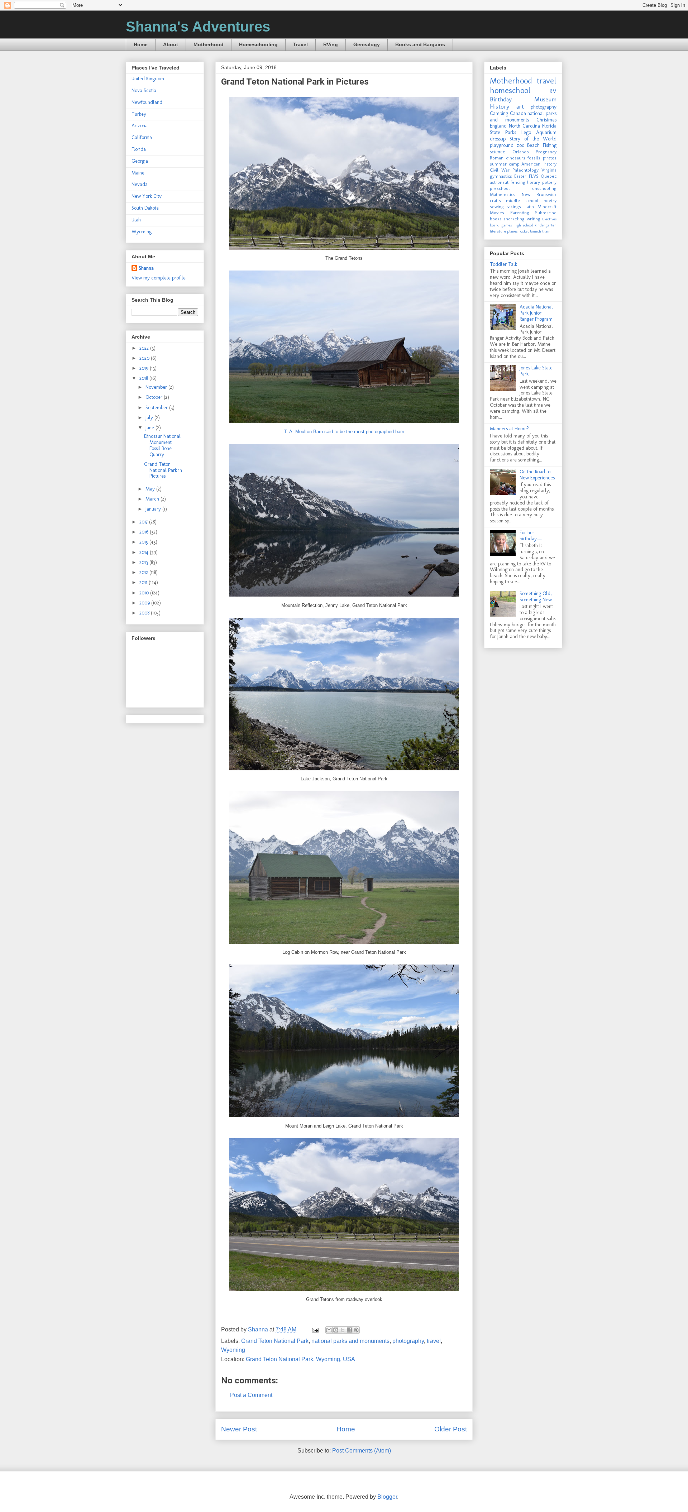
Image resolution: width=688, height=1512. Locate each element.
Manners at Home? (509, 429)
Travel (300, 44)
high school (523, 225)
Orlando (520, 151)
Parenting (519, 212)
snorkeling (514, 218)
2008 (145, 613)
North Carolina (524, 126)
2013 (144, 562)
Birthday (501, 99)
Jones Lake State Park (536, 371)
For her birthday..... (531, 536)
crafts (495, 200)
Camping (499, 113)
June (150, 428)
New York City (147, 196)
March (153, 499)
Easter (520, 176)
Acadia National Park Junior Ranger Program (536, 313)
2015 (144, 542)
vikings (514, 206)
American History (538, 164)
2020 (145, 358)
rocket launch (530, 231)
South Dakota (145, 208)
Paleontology (525, 170)
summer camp (505, 164)
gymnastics (501, 176)
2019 (144, 368)
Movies (497, 212)
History (499, 106)
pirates (549, 158)
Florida (139, 149)
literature (498, 231)
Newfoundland (147, 102)
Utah (136, 220)
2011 (144, 582)
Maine (138, 173)
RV (552, 91)
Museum (545, 99)
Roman (496, 158)
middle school (522, 200)
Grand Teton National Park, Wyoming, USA (300, 1359)
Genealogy (366, 44)
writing (533, 218)
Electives (549, 218)
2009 (145, 603)
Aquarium (546, 132)
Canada (518, 113)
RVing (330, 44)
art (520, 106)
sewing (497, 206)
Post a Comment (251, 1395)
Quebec (548, 176)
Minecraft (547, 206)
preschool (500, 188)
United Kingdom (148, 79)
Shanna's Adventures (198, 26)
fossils (533, 158)
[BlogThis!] (335, 1330)
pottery (549, 182)
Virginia (548, 170)
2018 (144, 378)
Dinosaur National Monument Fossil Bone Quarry (162, 445)
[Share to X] (342, 1330)
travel (434, 1341)
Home (141, 44)
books (496, 218)
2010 (144, 593)
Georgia (140, 161)
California (142, 137)
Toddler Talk (503, 264)
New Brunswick (539, 194)
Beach (533, 145)
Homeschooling (258, 44)
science (497, 152)
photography (408, 1341)
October (154, 397)
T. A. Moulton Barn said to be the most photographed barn (344, 431)
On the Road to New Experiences (537, 475)
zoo (520, 145)
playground (501, 145)
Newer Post (239, 1429)
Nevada (140, 184)
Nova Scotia (144, 90)
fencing (518, 182)
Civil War (500, 170)
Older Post (450, 1429)
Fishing (549, 145)
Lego (526, 132)
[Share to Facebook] (349, 1330)
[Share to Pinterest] (356, 1330)
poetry (550, 200)
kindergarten (545, 225)
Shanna (146, 268)
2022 (144, 348)
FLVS (534, 176)
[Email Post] (314, 1329)
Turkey (139, 114)
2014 (144, 552)
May (150, 489)
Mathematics (502, 194)
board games (501, 225)
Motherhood (209, 44)
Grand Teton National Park (275, 1341)
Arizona (140, 126)
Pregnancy (546, 151)
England (498, 126)
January (153, 509)
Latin (529, 206)
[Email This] (329, 1330)
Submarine (545, 212)
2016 (144, 532)
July (149, 418)
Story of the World (533, 139)
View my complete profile (159, 278)
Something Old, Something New (536, 596)
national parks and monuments (350, 1341)
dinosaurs (515, 158)
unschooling (544, 188)
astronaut (499, 182)
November (156, 387)
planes (512, 231)
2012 (144, 572)
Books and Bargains (420, 44)
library (533, 182)
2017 (144, 522)
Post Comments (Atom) (361, 1451)
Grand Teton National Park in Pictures (163, 470)
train (546, 231)
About (170, 44)
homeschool (510, 90)
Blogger (387, 1497)
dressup (498, 139)
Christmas (546, 120)
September (157, 408)
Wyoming (233, 1350)
